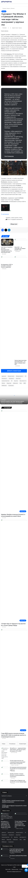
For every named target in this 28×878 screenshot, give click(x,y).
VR (11, 380)
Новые (3, 743)
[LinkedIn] (9, 230)
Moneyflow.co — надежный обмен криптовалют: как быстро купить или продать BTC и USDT (18, 750)
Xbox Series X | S (23, 380)
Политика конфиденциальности (14, 871)
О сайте (21, 869)
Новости (8, 8)
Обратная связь (14, 869)
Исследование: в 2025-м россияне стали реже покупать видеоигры (7, 266)
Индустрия (14, 224)
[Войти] (19, 2)
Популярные (12, 743)
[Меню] (26, 2)
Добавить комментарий (14, 370)
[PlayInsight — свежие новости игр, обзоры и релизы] (6, 1)
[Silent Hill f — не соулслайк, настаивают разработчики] (21, 242)
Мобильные (4, 385)
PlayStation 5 (11, 378)
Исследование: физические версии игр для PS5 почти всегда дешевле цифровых (18, 769)
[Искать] (24, 2)
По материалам (5, 214)
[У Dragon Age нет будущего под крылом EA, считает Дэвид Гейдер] (5, 782)
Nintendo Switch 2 (19, 376)
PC (25, 376)
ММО (25, 383)
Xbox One (16, 380)
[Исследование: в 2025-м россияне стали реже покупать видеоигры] (7, 259)
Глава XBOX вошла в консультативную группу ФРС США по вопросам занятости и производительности (13, 735)
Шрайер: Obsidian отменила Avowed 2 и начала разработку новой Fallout (17, 775)
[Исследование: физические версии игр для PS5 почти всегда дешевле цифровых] (5, 769)
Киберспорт (15, 383)
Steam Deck (18, 378)
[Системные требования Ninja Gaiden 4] (4, 857)
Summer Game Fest (5, 380)
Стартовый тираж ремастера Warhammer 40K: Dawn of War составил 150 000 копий (17, 850)
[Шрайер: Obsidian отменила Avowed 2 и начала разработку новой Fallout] (5, 775)
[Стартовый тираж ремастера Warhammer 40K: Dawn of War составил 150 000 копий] (4, 851)
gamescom (4, 376)
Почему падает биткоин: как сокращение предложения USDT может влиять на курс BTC (17, 762)
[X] (5, 230)
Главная (4, 8)
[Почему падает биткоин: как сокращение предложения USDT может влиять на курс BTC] (5, 762)
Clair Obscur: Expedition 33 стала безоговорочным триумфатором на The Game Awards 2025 (6, 250)
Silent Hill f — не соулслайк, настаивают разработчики (20, 248)
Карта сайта (8, 869)
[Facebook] (2, 230)
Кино (21, 383)
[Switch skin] (21, 2)
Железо (12, 8)
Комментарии (22, 743)
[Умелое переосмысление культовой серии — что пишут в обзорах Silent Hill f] (21, 307)
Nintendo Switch (11, 376)
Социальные (11, 385)
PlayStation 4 (4, 378)
